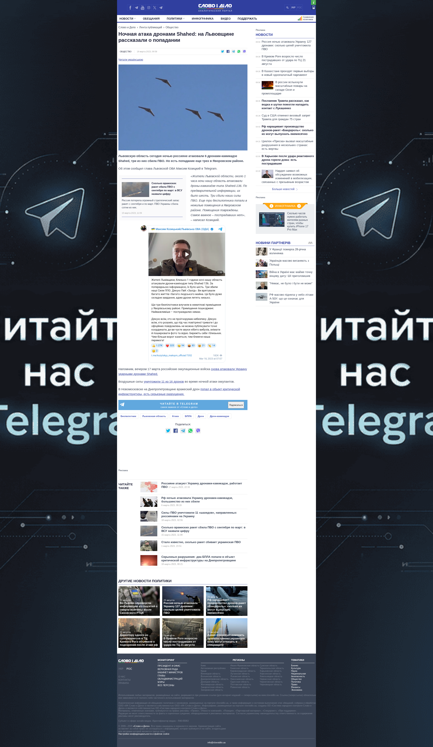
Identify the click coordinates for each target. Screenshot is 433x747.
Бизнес (294, 665)
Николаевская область (242, 679)
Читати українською (130, 59)
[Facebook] (130, 8)
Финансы (295, 687)
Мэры (161, 682)
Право (294, 684)
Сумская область (268, 665)
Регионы (239, 660)
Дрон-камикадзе (219, 416)
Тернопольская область (272, 668)
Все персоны (166, 685)
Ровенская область (240, 687)
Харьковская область (271, 671)
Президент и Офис (169, 666)
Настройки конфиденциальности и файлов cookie (143, 734)
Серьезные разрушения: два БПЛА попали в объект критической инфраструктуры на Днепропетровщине (198, 560)
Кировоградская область (243, 671)
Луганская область (240, 673)
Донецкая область (210, 681)
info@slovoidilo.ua (216, 742)
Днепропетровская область (215, 679)
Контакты (124, 680)
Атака (175, 416)
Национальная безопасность (298, 675)
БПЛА (188, 416)
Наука (294, 671)
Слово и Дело (127, 27)
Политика (296, 681)
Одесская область (239, 681)
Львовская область (154, 416)
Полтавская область (240, 684)
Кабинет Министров (170, 672)
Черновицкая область (271, 684)
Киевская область (239, 668)
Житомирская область (212, 684)
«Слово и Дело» (141, 726)
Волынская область (211, 676)
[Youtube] (142, 8)
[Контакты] (313, 7)
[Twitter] (155, 8)
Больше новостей (283, 189)
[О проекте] (313, 2)
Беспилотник (128, 416)
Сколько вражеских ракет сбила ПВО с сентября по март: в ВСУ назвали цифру (167, 188)
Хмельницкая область (271, 676)
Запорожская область (212, 690)
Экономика (296, 690)
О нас (121, 676)
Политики (174, 18)
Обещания (151, 18)
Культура (296, 668)
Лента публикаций (150, 27)
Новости (126, 18)
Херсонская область (270, 673)
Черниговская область (271, 681)
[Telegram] (136, 8)
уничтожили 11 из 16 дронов (164, 381)
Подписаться (236, 405)
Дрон (201, 416)
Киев (203, 665)
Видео (226, 18)
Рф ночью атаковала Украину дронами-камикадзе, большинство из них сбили (197, 501)
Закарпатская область (212, 687)
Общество (172, 27)
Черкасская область (270, 679)
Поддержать (247, 18)
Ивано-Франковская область (244, 665)
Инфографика (203, 18)
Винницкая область (210, 673)
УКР (293, 7)
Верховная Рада (168, 669)
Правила (123, 683)
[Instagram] (148, 8)
